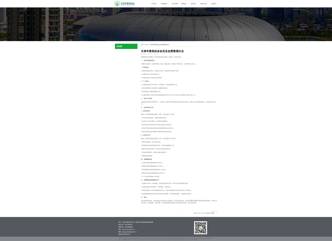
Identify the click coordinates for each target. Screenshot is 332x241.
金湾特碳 (195, 239)
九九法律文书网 (201, 238)
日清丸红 (183, 239)
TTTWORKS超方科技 (180, 238)
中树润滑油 (169, 239)
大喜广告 (164, 239)
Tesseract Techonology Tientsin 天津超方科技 (131, 238)
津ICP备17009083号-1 (124, 234)
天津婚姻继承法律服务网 (126, 239)
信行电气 (134, 239)
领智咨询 (154, 239)
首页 (142, 44)
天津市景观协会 (156, 238)
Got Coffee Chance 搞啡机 (146, 238)
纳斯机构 (159, 239)
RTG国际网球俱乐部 (176, 239)
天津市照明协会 (163, 238)
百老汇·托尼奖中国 (140, 239)
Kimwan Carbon (189, 239)
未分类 (146, 44)
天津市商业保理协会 (171, 238)
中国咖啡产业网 (149, 239)
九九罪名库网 (193, 238)
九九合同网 (188, 238)
